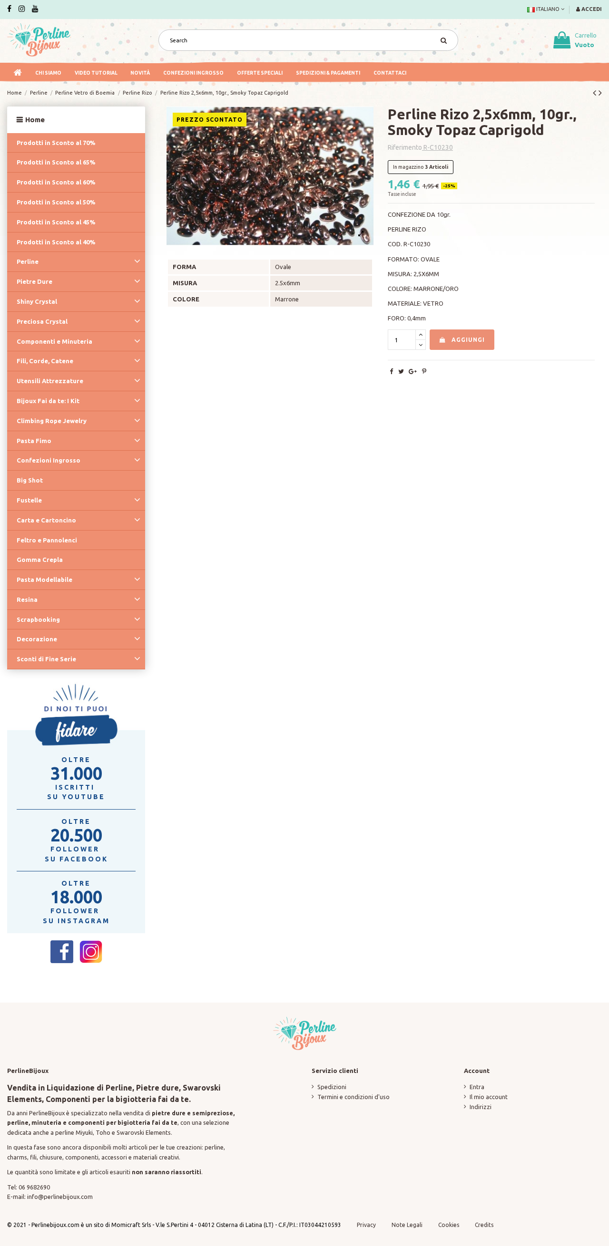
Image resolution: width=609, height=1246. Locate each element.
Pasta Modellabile (44, 579)
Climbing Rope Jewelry (52, 420)
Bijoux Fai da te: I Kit (48, 400)
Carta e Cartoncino (46, 520)
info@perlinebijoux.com (60, 1196)
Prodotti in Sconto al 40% (56, 242)
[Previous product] (596, 92)
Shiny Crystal (37, 301)
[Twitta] (401, 371)
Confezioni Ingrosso (48, 460)
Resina (27, 599)
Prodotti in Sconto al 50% (56, 202)
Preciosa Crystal (42, 321)
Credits (484, 1225)
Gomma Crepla (40, 559)
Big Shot (30, 480)
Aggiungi (468, 340)
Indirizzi (480, 1106)
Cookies (449, 1225)
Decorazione (37, 639)
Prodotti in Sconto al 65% (56, 162)
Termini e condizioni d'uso (353, 1096)
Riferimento (405, 147)
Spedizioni (331, 1086)
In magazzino (408, 167)
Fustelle (29, 500)
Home (35, 120)
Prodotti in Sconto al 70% (56, 142)
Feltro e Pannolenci (47, 540)
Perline (28, 261)
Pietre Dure (34, 281)
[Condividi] (391, 371)
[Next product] (600, 92)
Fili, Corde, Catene (45, 360)
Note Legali (407, 1225)
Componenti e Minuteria (54, 341)
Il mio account (489, 1096)
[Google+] (413, 371)
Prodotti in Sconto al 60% (56, 182)
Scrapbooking (38, 619)
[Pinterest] (424, 371)
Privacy (366, 1225)
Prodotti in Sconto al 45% (56, 222)
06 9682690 (34, 1187)
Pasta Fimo (34, 440)
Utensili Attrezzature (50, 380)
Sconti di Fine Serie (46, 659)
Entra (477, 1086)
